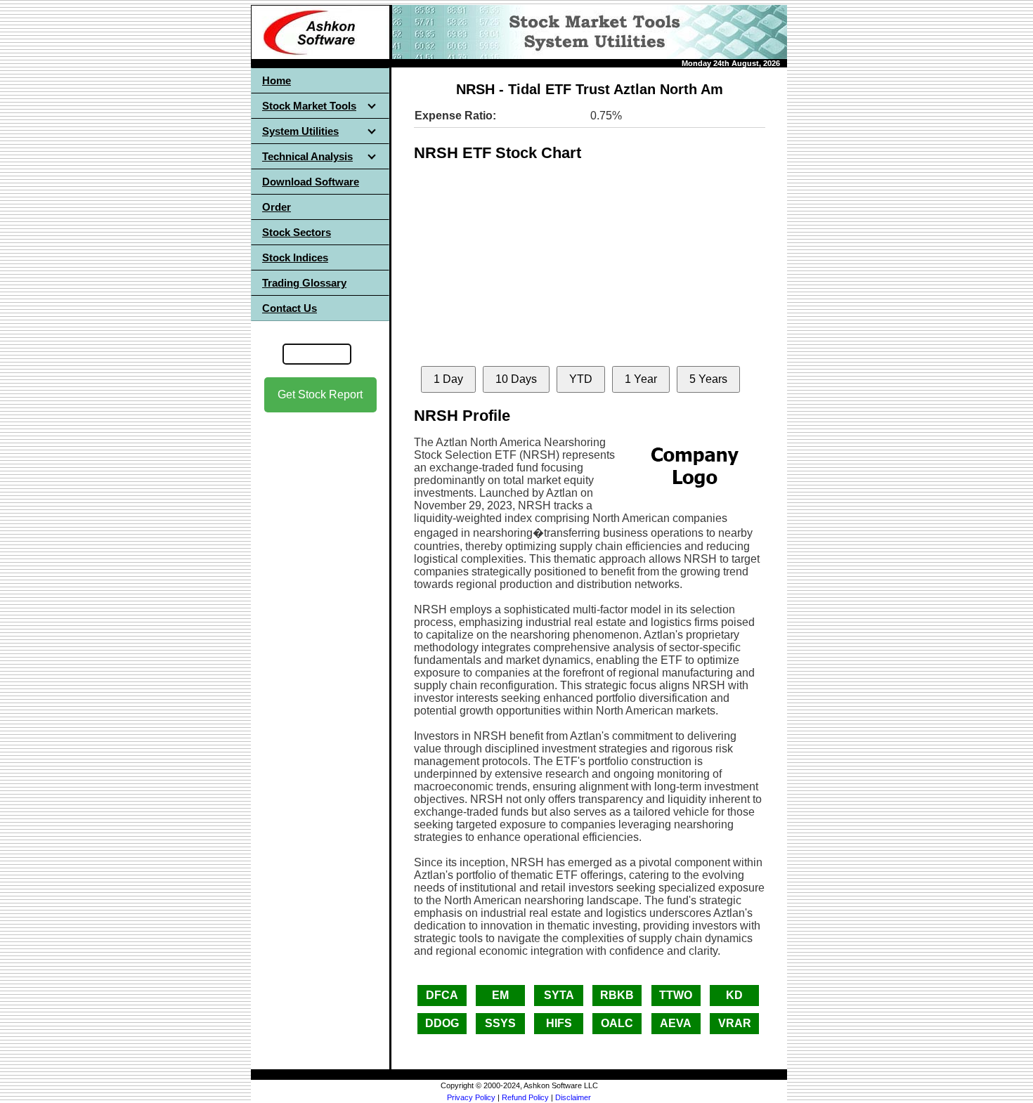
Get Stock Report (320, 394)
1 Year (641, 379)
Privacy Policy (471, 1097)
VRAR (734, 1023)
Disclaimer (573, 1097)
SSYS (500, 1023)
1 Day (448, 379)
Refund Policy (525, 1097)
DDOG (442, 1023)
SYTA (559, 995)
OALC (617, 1023)
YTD (580, 379)
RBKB (617, 995)
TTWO (675, 995)
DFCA (442, 995)
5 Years (708, 379)
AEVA (675, 1023)
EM (500, 995)
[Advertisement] (320, 633)
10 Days (516, 379)
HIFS (559, 1023)
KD (734, 995)
